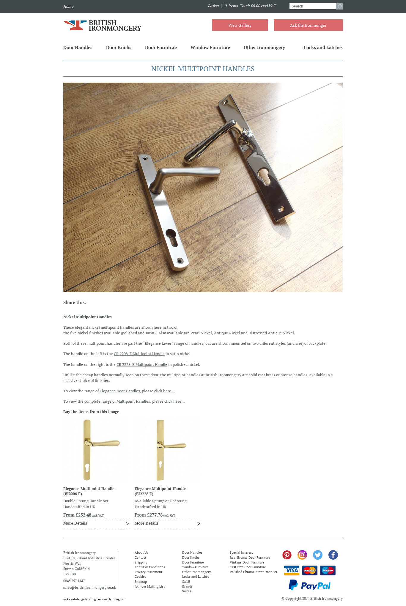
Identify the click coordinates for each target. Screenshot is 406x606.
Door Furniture (161, 47)
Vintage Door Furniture (247, 562)
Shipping (141, 562)
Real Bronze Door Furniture (250, 557)
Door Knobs (118, 47)
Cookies (140, 576)
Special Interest (241, 552)
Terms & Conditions (150, 567)
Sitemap (141, 582)
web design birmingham (86, 599)
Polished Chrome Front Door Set (253, 572)
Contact (140, 557)
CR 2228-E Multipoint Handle (142, 364)
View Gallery (239, 25)
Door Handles (77, 47)
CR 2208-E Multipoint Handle (139, 353)
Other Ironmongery (264, 47)
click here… (164, 390)
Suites (186, 591)
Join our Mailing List (150, 586)
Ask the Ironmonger (308, 25)
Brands (187, 586)
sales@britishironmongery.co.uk (89, 587)
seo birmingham (114, 599)
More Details (75, 523)
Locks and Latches (323, 47)
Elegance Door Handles (120, 390)
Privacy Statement (148, 572)
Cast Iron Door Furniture (248, 567)
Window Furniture (210, 47)
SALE (186, 582)
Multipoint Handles (133, 401)
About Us (141, 552)
